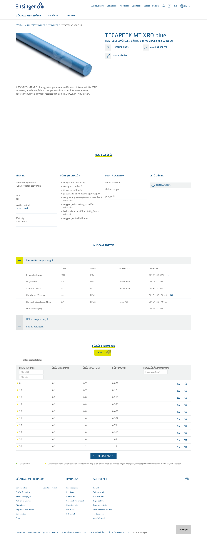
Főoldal (20, 25)
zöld (25, 208)
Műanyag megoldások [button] (30, 479)
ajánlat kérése (158, 47)
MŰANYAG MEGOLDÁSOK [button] (28, 15)
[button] (103, 260)
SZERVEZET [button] (71, 15)
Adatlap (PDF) (163, 185)
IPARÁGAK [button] (53, 15)
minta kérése (120, 56)
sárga (18, 208)
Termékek (53, 25)
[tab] (103, 260)
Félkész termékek (36, 25)
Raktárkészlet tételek (32, 360)
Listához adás (121, 47)
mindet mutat (106, 455)
